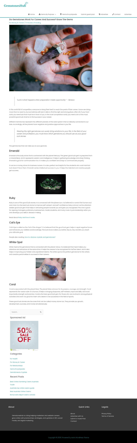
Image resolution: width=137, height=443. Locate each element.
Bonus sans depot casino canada (22, 395)
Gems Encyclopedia (17, 369)
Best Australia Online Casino (20, 391)
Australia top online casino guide (22, 388)
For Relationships (16, 365)
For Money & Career (16, 23)
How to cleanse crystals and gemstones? (40, 237)
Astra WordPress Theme (80, 437)
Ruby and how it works (26, 217)
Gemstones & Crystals (18, 372)
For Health (14, 359)
